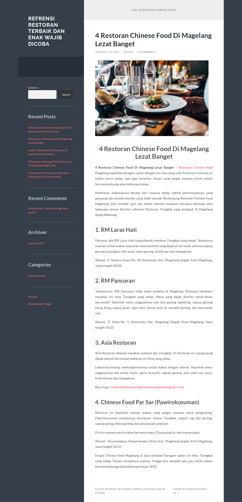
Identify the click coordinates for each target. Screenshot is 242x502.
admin (128, 51)
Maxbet (32, 296)
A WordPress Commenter (43, 208)
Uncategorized (36, 275)
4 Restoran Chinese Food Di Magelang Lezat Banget (153, 39)
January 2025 (36, 243)
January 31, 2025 (107, 51)
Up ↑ (176, 493)
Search (33, 87)
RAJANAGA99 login (40, 304)
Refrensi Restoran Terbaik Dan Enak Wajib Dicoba (46, 31)
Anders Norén (197, 489)
